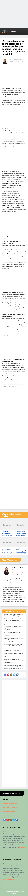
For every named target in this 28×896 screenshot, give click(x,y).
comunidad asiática (9, 879)
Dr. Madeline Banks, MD (17, 59)
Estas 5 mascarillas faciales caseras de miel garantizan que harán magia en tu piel (13, 655)
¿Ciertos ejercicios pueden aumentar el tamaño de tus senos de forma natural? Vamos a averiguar (13, 640)
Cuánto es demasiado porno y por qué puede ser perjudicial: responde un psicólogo (13, 634)
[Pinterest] (8, 674)
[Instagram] (11, 674)
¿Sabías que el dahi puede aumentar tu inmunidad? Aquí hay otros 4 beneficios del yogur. (13, 620)
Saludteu (14, 893)
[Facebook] (5, 674)
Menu (13, 31)
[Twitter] (14, 674)
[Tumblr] (17, 674)
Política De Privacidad (9, 811)
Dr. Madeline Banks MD (18, 572)
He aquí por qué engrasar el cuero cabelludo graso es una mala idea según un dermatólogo (13, 661)
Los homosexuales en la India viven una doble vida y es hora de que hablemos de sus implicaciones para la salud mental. (14, 667)
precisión (22, 847)
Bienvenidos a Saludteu (10, 807)
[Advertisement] (14, 14)
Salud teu (10, 891)
